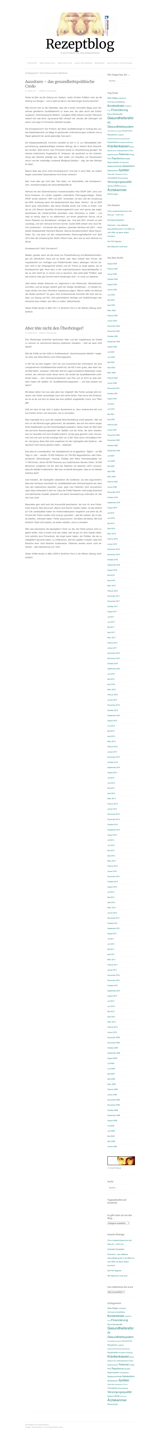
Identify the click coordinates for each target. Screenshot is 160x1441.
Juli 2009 (110, 1063)
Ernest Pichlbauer (47, 91)
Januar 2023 (112, 320)
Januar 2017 (112, 648)
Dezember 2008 (113, 1099)
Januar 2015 (112, 752)
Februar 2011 (112, 964)
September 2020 (113, 450)
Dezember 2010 (113, 975)
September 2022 (113, 341)
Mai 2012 (110, 897)
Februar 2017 (112, 642)
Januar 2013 (112, 871)
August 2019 (112, 507)
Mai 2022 (110, 362)
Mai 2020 (110, 466)
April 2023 (111, 305)
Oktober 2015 (112, 710)
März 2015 (111, 741)
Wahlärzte (110, 186)
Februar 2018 (112, 591)
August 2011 (112, 933)
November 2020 (113, 440)
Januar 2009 (112, 1094)
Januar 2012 (112, 912)
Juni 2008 (111, 1131)
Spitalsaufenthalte (114, 166)
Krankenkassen (118, 146)
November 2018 (113, 554)
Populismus (118, 158)
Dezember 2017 (113, 596)
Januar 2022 (112, 383)
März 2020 (111, 476)
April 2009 (111, 1079)
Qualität (127, 158)
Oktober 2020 (112, 445)
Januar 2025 (112, 274)
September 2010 (113, 990)
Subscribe (110, 174)
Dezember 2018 (113, 549)
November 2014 (113, 757)
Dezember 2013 (113, 814)
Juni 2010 (111, 1006)
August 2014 (112, 772)
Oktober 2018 (112, 559)
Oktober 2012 (112, 881)
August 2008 (112, 1120)
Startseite (32, 63)
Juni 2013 (111, 845)
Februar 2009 (112, 1089)
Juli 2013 (110, 840)
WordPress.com (55, 1427)
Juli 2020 (110, 455)
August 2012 (112, 887)
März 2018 (111, 585)
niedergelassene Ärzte (125, 150)
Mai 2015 (110, 731)
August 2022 (112, 346)
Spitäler (124, 170)
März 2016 (111, 689)
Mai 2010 (110, 1011)
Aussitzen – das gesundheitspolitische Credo (60, 84)
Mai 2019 (110, 523)
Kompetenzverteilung (125, 142)
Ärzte (117, 185)
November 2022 (113, 331)
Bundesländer (115, 106)
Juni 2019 (111, 518)
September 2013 (113, 829)
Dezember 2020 (113, 435)
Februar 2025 (112, 268)
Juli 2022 (110, 352)
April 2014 (111, 793)
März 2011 (111, 959)
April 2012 (111, 902)
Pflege (132, 154)
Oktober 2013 (112, 824)
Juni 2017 (111, 622)
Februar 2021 (112, 424)
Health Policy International (120, 63)
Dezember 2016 (113, 653)
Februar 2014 (112, 803)
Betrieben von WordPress (37, 1425)
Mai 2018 (110, 575)
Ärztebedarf (123, 186)
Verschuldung (123, 178)
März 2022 (111, 372)
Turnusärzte (112, 177)
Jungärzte (120, 135)
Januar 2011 (112, 970)
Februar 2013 (112, 866)
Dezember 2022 (113, 326)
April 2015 (111, 736)
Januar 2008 (112, 1146)
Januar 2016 (112, 700)
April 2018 (111, 580)
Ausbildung (120, 101)
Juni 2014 (111, 783)
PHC (109, 158)
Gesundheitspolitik (114, 114)
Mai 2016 (110, 679)
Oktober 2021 (112, 393)
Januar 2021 (112, 430)
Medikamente (111, 151)
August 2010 (112, 996)
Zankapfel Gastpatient (115, 220)
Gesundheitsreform (120, 119)
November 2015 (113, 705)
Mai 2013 (110, 850)
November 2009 (113, 1042)
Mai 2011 (110, 949)
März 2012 (111, 907)
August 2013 (112, 835)
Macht (132, 147)
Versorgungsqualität (119, 182)
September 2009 (113, 1053)
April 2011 (111, 954)
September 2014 (113, 767)
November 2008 (113, 1105)
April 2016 (111, 684)
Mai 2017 (110, 627)
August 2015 (112, 720)
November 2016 (113, 658)
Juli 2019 (110, 513)
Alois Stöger (112, 98)
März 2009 (111, 1084)
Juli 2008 (110, 1125)
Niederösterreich (112, 154)
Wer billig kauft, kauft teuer (117, 246)
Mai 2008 (110, 1136)
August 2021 (112, 398)
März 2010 (111, 1022)
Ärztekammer (117, 189)
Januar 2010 (112, 1032)
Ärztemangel (112, 194)
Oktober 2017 (112, 606)
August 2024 (112, 284)
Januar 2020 (112, 487)
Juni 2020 (111, 461)
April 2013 (111, 855)
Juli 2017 (110, 616)
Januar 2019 (112, 544)
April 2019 (111, 528)
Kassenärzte (112, 142)
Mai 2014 (110, 788)
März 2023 (111, 310)
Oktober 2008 (112, 1110)
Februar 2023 (112, 315)
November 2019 (113, 492)
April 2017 (111, 632)
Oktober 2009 (112, 1048)
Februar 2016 (112, 694)
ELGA (109, 110)
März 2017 (111, 637)
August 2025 (112, 263)
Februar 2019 (112, 539)
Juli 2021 (110, 404)
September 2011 (113, 928)
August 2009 (112, 1058)
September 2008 (113, 1115)
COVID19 (128, 106)
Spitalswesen (112, 170)
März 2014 (111, 798)
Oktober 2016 (112, 663)
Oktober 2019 (112, 497)
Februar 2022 (112, 378)
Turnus (125, 174)
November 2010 (113, 980)
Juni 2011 (111, 944)
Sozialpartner (124, 162)
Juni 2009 (111, 1068)
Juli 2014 (110, 777)
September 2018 (113, 565)
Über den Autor (65, 63)
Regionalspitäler (113, 162)
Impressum (99, 63)
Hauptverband (127, 131)
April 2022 (111, 367)
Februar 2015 (112, 746)
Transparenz (119, 174)
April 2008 (111, 1141)
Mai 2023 (110, 300)
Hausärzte (112, 134)
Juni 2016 (111, 674)
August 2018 (112, 570)
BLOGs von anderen (83, 63)
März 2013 (111, 861)
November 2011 (113, 918)
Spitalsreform (128, 165)
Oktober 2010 (112, 985)
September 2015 (113, 715)
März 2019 (111, 533)
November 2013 (113, 819)
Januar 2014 (112, 809)
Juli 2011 (110, 938)
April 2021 (111, 419)
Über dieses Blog (47, 63)
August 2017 (112, 611)
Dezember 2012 (113, 876)
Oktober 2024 (112, 279)
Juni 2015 (111, 726)
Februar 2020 (112, 481)
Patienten (124, 154)
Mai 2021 (110, 414)
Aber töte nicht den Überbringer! (54, 328)
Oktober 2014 (112, 762)
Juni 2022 (111, 357)
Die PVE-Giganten (114, 241)
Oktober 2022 (112, 336)
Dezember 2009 (113, 1037)
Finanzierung (119, 110)
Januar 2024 (112, 289)
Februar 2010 (112, 1027)
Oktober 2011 (112, 923)
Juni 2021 (111, 409)
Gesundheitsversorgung (114, 131)
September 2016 (113, 668)
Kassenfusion (125, 139)
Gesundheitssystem (120, 126)
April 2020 (111, 471)
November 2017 (113, 601)
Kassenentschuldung (114, 139)
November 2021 (113, 388)
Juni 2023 (111, 294)
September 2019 (113, 502)
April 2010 (111, 1016)
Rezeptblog (80, 44)
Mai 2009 (110, 1073)
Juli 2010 (110, 1001)
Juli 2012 (110, 892)
